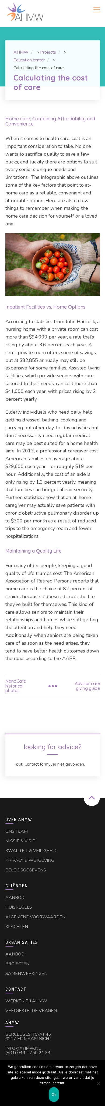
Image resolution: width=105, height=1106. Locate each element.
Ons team (16, 831)
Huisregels (18, 907)
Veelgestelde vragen (31, 1011)
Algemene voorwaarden (35, 917)
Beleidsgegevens (25, 870)
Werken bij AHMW (26, 1001)
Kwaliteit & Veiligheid (31, 851)
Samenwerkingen (26, 973)
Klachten (16, 927)
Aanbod (14, 898)
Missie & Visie (20, 841)
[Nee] (98, 1083)
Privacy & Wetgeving (29, 860)
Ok (53, 1094)
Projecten (17, 964)
